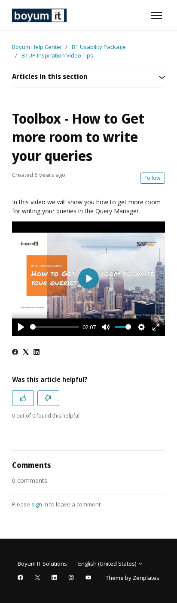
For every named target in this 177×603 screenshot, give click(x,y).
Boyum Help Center (37, 47)
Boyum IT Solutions (42, 563)
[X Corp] (26, 352)
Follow (152, 178)
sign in (39, 504)
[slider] (54, 327)
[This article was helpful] (23, 398)
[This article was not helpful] (48, 398)
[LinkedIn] (37, 352)
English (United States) (107, 563)
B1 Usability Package (99, 47)
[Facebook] (15, 352)
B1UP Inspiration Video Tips (57, 55)
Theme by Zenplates (132, 577)
